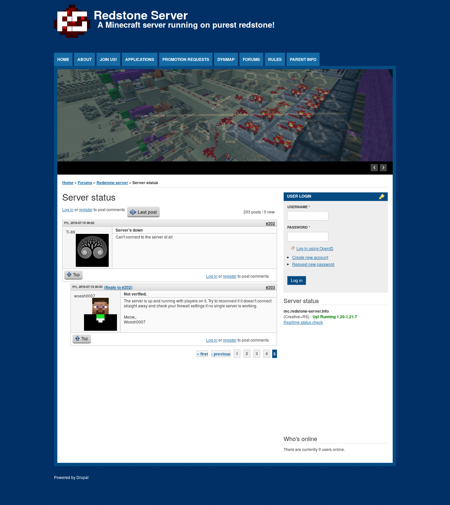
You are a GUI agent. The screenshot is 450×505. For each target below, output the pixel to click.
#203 (270, 287)
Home (63, 59)
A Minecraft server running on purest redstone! (186, 24)
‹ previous (220, 354)
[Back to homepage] (72, 38)
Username (298, 206)
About (84, 59)
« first (202, 354)
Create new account (310, 257)
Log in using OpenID (314, 248)
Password (298, 227)
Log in (67, 209)
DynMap (226, 59)
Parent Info (303, 59)
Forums (251, 59)
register (86, 209)
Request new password (313, 264)
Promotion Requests (185, 59)
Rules (275, 59)
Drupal (82, 477)
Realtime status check (303, 322)
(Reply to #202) (118, 287)
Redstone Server (141, 14)
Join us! (108, 59)
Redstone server (112, 182)
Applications (139, 59)
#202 (270, 223)
